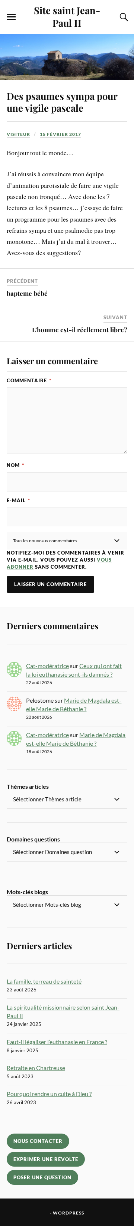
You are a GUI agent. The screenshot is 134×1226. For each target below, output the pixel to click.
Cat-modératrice (47, 665)
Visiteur (18, 134)
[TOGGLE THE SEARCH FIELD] (122, 17)
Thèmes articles (28, 786)
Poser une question (42, 1177)
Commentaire (29, 380)
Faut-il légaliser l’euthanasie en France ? (57, 1041)
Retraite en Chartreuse (36, 1067)
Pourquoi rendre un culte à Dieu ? (49, 1093)
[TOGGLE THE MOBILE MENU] (11, 17)
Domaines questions (33, 839)
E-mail (18, 500)
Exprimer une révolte (45, 1159)
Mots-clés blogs (27, 891)
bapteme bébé (27, 293)
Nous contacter (38, 1141)
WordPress (68, 1213)
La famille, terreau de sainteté (44, 981)
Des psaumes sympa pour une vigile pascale (62, 101)
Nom (15, 465)
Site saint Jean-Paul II (67, 16)
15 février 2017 (60, 134)
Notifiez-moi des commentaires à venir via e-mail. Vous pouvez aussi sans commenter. (65, 560)
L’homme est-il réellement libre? (79, 330)
